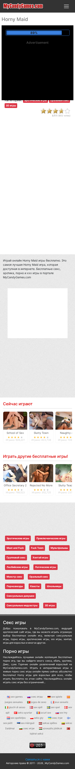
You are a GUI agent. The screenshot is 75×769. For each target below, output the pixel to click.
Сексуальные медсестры (22, 605)
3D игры (11, 105)
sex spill (38, 707)
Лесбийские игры (17, 567)
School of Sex (15, 432)
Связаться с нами (37, 759)
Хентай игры (40, 557)
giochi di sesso (17, 707)
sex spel (55, 707)
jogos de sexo (38, 702)
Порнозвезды (15, 586)
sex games (16, 696)
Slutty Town (41, 432)
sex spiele (57, 696)
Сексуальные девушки (20, 595)
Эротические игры (35, 100)
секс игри (28, 728)
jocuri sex (46, 712)
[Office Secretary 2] (15, 472)
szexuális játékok (52, 728)
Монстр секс (14, 576)
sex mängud (27, 722)
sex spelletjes (18, 717)
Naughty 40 (67, 432)
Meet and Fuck (15, 547)
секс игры (36, 696)
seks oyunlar (25, 712)
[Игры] (23, 6)
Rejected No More (41, 485)
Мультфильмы (59, 547)
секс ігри (57, 717)
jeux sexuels (61, 702)
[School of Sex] (15, 420)
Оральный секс (59, 100)
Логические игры (45, 567)
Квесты (35, 586)
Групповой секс (16, 557)
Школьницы (54, 586)
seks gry (38, 717)
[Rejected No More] (41, 472)
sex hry (63, 712)
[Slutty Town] (41, 420)
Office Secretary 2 (15, 485)
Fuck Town (37, 547)
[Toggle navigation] (66, 6)
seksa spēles (50, 722)
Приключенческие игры (50, 538)
